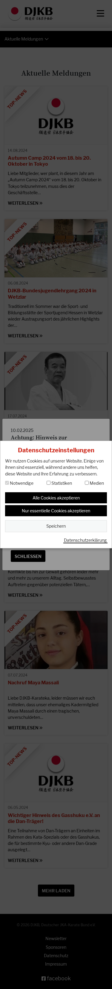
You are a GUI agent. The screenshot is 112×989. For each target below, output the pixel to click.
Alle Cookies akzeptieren (56, 497)
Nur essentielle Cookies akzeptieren (56, 510)
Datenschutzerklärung (85, 540)
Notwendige (21, 483)
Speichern (56, 526)
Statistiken (61, 483)
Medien (96, 483)
